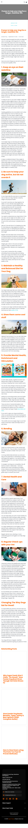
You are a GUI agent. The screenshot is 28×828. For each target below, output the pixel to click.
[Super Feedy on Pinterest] (13, 799)
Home (12, 25)
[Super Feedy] (14, 2)
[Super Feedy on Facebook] (7, 799)
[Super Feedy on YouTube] (10, 799)
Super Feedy (11, 819)
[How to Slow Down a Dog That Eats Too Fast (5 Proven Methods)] (14, 737)
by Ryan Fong (4, 36)
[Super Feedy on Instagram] (16, 799)
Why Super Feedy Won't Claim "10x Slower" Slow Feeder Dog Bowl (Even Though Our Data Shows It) (13, 679)
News (16, 25)
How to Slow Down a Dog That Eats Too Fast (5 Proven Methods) (13, 752)
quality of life (14, 310)
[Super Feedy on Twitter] (3, 799)
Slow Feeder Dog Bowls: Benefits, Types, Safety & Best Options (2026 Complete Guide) (13, 716)
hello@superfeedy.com (10, 795)
